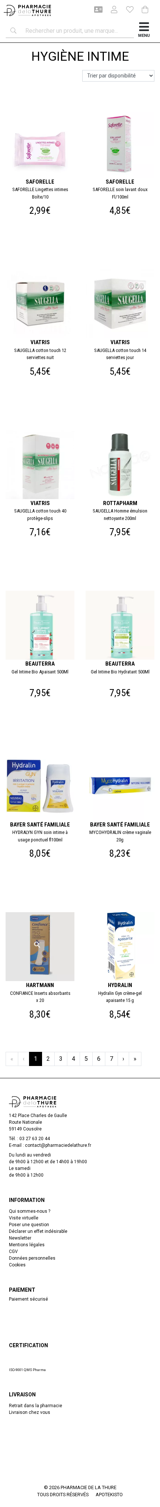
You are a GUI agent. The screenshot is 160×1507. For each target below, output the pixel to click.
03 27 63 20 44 (34, 1138)
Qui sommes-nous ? (29, 1211)
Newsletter (20, 1238)
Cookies (17, 1265)
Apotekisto (109, 1494)
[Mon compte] (111, 10)
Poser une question (29, 1224)
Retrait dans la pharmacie (35, 1405)
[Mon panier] (145, 10)
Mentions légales (27, 1244)
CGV (13, 1251)
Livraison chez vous (29, 1412)
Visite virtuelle (23, 1218)
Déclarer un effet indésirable (38, 1231)
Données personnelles (32, 1258)
